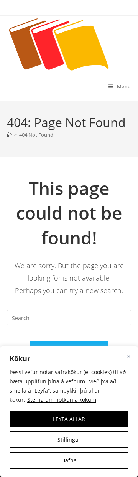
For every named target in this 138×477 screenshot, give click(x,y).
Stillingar (69, 439)
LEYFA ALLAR (69, 419)
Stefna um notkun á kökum (61, 399)
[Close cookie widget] (128, 356)
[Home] (9, 134)
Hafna (69, 460)
